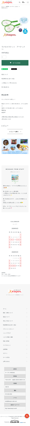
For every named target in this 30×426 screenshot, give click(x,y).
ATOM (7, 341)
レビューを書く (14, 131)
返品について (5, 74)
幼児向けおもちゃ (5, 7)
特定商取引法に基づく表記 (8, 78)
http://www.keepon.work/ (11, 408)
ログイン (5, 353)
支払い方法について (8, 321)
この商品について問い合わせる (9, 83)
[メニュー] (27, 2)
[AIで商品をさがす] (27, 416)
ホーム (3, 6)
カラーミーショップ (4, 416)
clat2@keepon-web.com (11, 401)
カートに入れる (16, 63)
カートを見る (6, 357)
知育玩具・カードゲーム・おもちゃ (12, 6)
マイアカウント (7, 345)
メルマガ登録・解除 (8, 337)
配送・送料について (8, 312)
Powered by (6, 422)
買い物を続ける (5, 87)
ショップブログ (7, 333)
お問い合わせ (6, 361)
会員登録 (5, 349)
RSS (4, 341)
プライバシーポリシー (8, 329)
